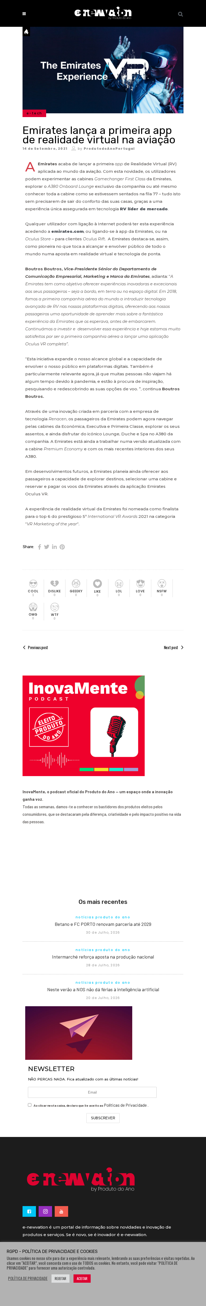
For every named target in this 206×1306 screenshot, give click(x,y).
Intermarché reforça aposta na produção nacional (103, 957)
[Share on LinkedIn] (54, 546)
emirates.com (67, 231)
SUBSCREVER (103, 1118)
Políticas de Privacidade (126, 1104)
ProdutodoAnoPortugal (109, 148)
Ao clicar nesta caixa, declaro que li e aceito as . (90, 1104)
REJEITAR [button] (60, 1278)
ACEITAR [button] (82, 1278)
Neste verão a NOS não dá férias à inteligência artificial (103, 989)
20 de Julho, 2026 (103, 998)
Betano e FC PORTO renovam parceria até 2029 (103, 924)
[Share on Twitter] (46, 546)
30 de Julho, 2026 (103, 932)
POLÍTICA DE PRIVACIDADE (27, 1278)
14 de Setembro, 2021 (45, 148)
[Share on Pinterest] (62, 546)
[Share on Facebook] (39, 546)
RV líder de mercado (144, 208)
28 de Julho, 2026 (103, 965)
